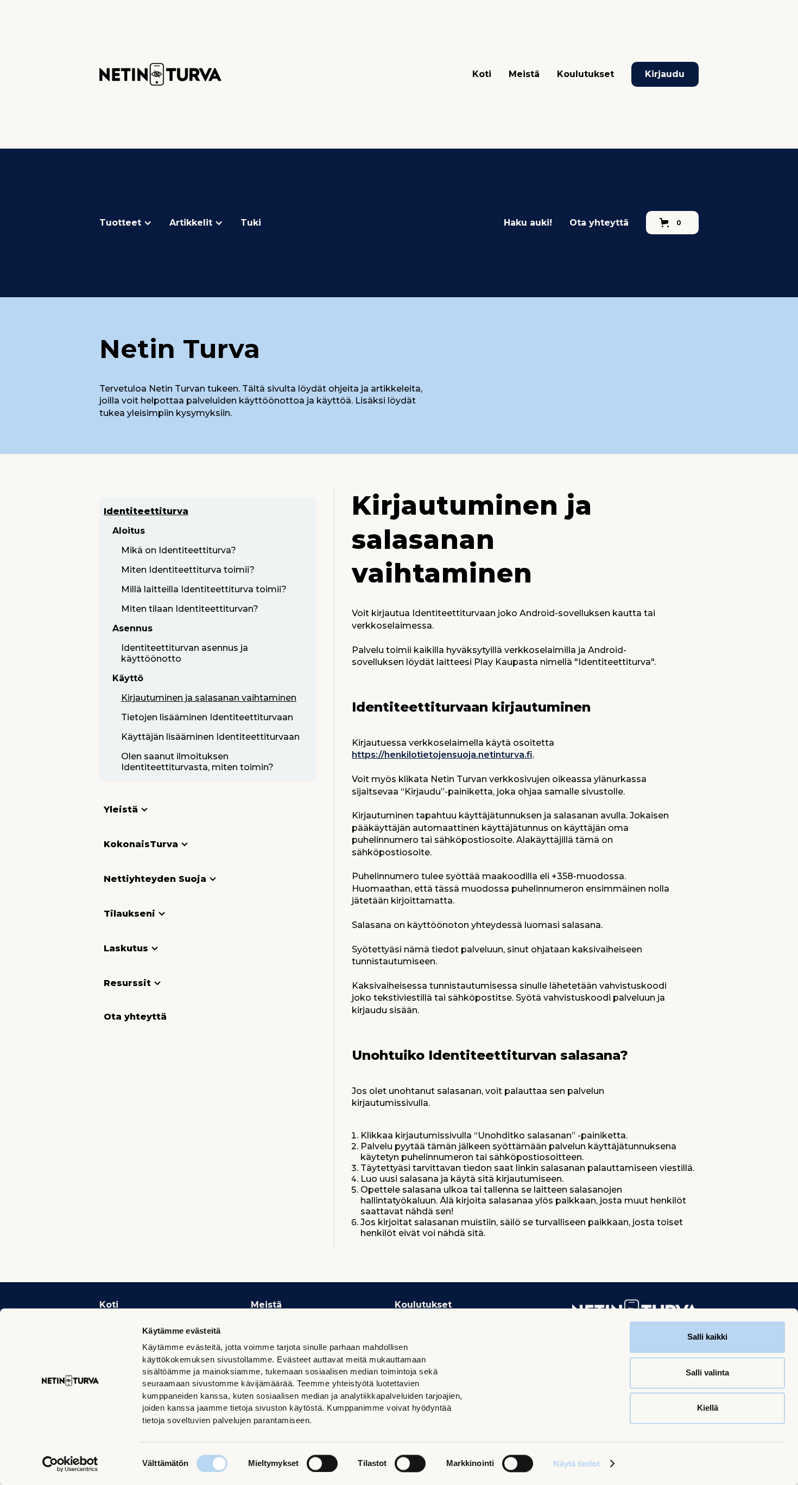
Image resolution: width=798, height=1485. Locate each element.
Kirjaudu (665, 74)
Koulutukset (585, 74)
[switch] (322, 1463)
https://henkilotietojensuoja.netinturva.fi (442, 755)
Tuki (250, 222)
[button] (125, 223)
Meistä (524, 74)
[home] (160, 74)
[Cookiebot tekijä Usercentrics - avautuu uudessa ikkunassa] (70, 1464)
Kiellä (707, 1407)
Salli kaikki (707, 1336)
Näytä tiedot (576, 1463)
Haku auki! (528, 222)
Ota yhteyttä (599, 222)
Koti (481, 74)
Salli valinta (707, 1372)
